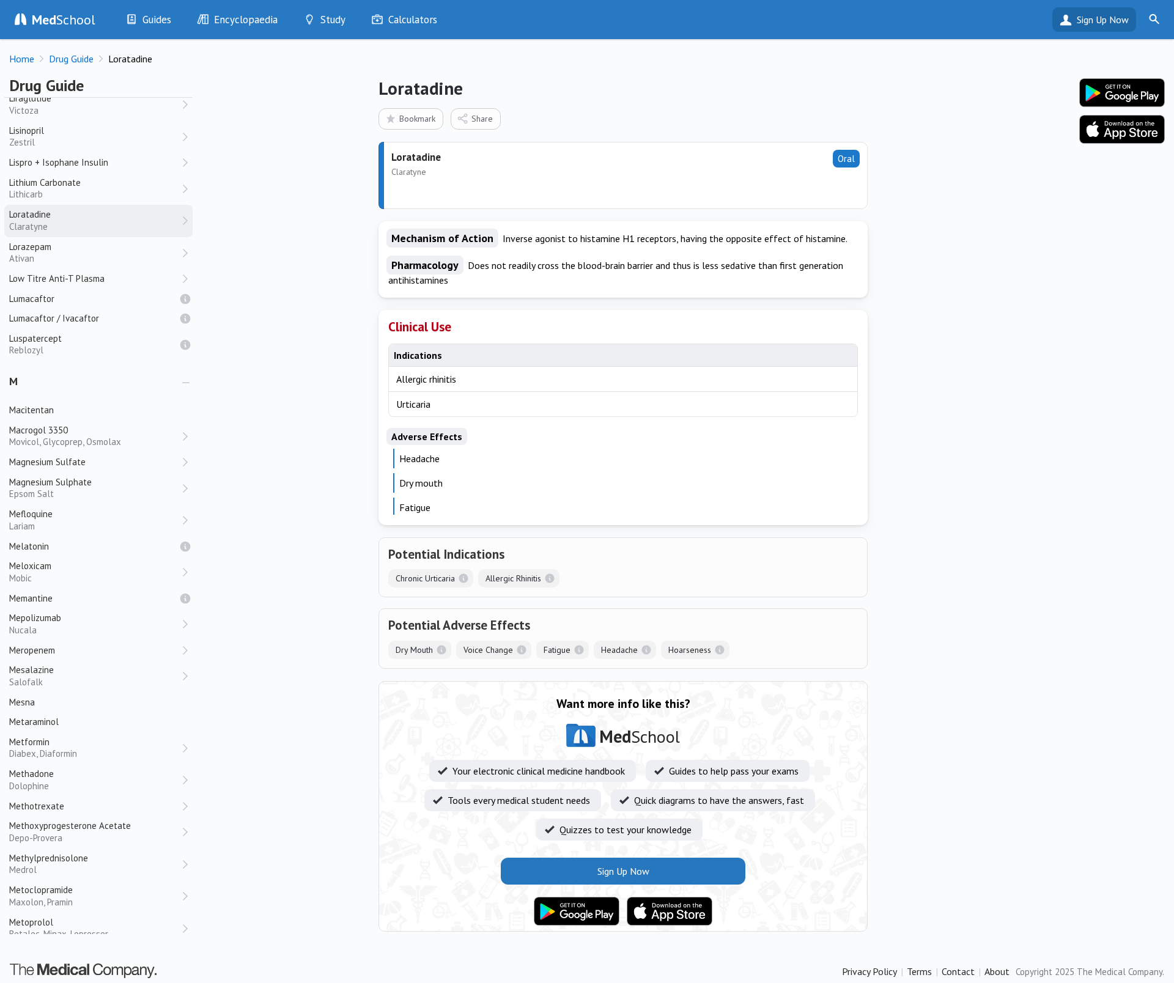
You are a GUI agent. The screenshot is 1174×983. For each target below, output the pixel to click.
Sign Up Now (1103, 19)
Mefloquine (31, 520)
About (997, 971)
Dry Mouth (414, 649)
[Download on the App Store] (669, 911)
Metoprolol (58, 928)
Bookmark (417, 118)
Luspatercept (35, 344)
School (63, 19)
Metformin (43, 748)
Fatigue (557, 649)
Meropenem (32, 650)
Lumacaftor (31, 298)
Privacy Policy (869, 971)
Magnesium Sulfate (47, 462)
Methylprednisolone (48, 864)
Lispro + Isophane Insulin (58, 162)
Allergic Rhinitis (513, 578)
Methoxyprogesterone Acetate (70, 832)
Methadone (31, 780)
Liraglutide (30, 104)
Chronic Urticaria (425, 578)
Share (482, 118)
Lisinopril (26, 137)
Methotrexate (36, 806)
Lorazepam (30, 253)
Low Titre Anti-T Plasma (57, 278)
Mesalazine (31, 676)
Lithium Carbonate (45, 189)
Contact (958, 971)
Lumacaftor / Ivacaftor (54, 318)
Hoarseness (689, 649)
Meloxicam (30, 572)
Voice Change (488, 649)
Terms (919, 971)
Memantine (31, 598)
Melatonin (29, 546)
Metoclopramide (41, 896)
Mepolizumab (35, 624)
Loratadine (30, 220)
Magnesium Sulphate (50, 488)
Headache (619, 649)
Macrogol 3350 (65, 436)
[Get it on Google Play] (576, 911)
